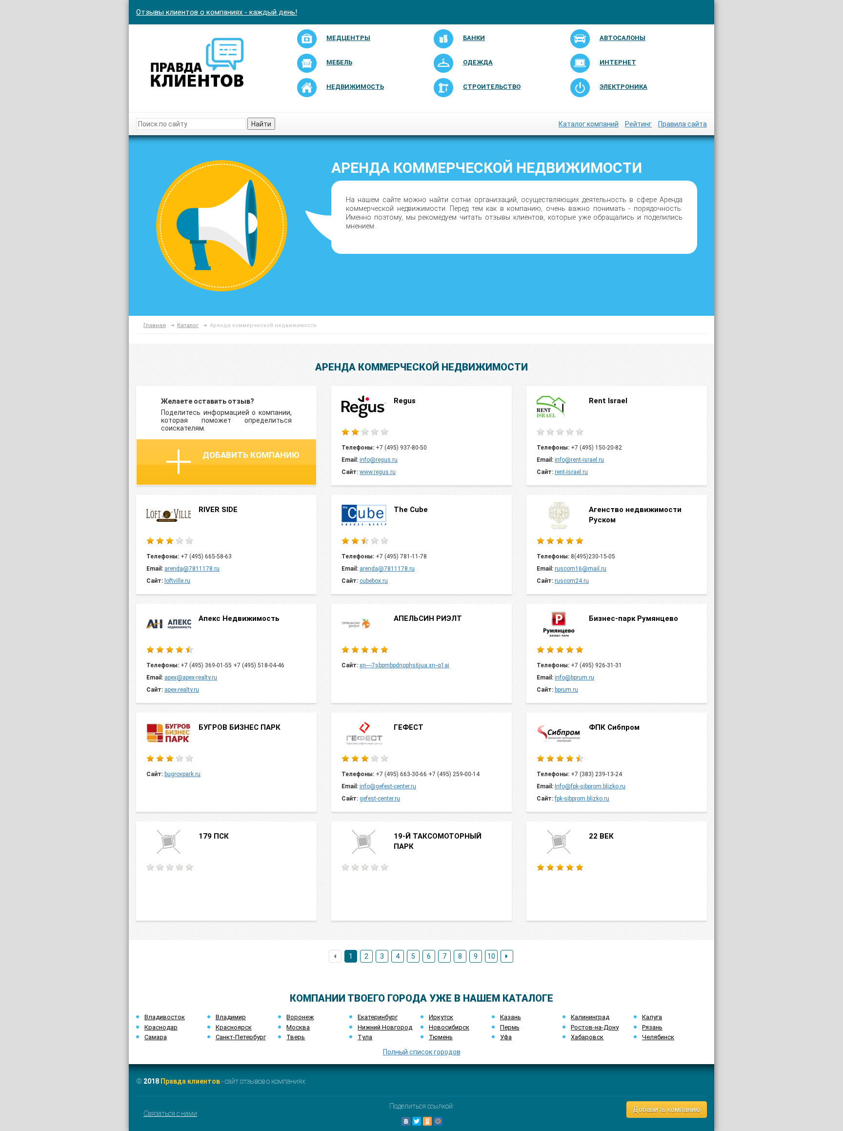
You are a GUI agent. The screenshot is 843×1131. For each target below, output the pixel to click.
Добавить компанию (251, 455)
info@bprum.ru (574, 677)
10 (491, 956)
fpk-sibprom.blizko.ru (582, 798)
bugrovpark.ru (182, 774)
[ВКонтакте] (405, 1121)
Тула (365, 1037)
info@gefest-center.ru (388, 786)
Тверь (295, 1037)
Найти (261, 124)
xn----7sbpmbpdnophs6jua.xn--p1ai (404, 665)
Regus (405, 400)
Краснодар (161, 1027)
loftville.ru (177, 580)
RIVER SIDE (218, 509)
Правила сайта (682, 124)
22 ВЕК (601, 836)
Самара (155, 1037)
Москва (298, 1027)
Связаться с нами (170, 1113)
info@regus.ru (379, 459)
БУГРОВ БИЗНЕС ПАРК (240, 727)
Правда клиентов (190, 1081)
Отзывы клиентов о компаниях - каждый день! (216, 12)
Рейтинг (638, 124)
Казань (510, 1017)
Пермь (510, 1027)
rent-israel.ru (571, 472)
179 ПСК (214, 836)
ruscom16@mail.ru (580, 568)
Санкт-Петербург (241, 1037)
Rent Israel (608, 400)
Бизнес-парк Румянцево (633, 618)
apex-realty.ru (181, 689)
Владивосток (164, 1017)
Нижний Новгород (385, 1027)
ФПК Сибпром (614, 727)
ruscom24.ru (572, 580)
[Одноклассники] (427, 1121)
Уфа (506, 1037)
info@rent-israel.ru (579, 459)
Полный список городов (422, 1052)
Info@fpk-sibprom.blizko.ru (590, 786)
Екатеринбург (378, 1017)
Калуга (652, 1017)
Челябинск (658, 1037)
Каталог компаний (589, 124)
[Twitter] (416, 1121)
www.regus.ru (378, 472)
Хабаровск (587, 1037)
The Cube (411, 509)
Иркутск (441, 1017)
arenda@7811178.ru (192, 568)
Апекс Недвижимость (239, 618)
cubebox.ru (374, 580)
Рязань (652, 1027)
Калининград (590, 1017)
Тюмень (441, 1037)
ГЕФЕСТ (408, 727)
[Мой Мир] (438, 1121)
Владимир (231, 1017)
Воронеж (300, 1017)
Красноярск (234, 1027)
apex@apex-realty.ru (190, 677)
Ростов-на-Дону (595, 1027)
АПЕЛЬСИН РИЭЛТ (428, 618)
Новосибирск (449, 1027)
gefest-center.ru (380, 798)
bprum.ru (566, 689)
